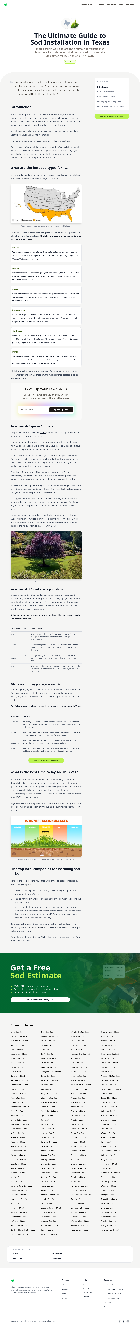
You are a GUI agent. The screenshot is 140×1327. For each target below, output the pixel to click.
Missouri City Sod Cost (110, 1076)
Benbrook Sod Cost (49, 1142)
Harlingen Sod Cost (49, 1045)
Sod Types (130, 5)
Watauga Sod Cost (108, 1133)
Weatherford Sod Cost (19, 1107)
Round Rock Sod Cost (19, 1199)
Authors (65, 1289)
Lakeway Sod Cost (48, 1164)
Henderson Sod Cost (19, 1225)
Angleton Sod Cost (18, 1164)
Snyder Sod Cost (47, 1190)
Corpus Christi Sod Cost (20, 1036)
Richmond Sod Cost (49, 1234)
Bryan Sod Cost (47, 1032)
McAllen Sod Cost (17, 1221)
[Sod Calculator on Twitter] (119, 1321)
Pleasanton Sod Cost (19, 1190)
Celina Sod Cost (16, 1111)
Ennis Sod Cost (107, 1208)
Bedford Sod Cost (48, 1230)
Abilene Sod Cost (108, 1041)
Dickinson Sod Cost (18, 1146)
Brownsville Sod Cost (19, 1041)
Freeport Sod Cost (78, 1190)
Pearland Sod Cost (108, 1067)
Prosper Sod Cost (78, 1098)
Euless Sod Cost (17, 1102)
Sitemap (86, 1297)
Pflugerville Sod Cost (49, 1093)
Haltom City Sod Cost (109, 1115)
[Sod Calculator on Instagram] (128, 1321)
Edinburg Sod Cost (78, 1045)
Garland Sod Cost (17, 1076)
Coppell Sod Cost (48, 1107)
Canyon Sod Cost (48, 1168)
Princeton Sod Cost (79, 1146)
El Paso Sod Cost (78, 1036)
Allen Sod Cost (46, 1085)
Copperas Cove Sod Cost (51, 1208)
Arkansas (17, 1253)
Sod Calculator (109, 1285)
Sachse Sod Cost (77, 1133)
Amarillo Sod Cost (48, 1041)
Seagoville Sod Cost (109, 1159)
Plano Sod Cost (77, 1063)
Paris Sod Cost (47, 1146)
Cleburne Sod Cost (108, 1124)
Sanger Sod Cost (47, 1186)
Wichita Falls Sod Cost (80, 1221)
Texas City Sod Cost (109, 1199)
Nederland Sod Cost (18, 1212)
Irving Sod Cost (107, 1194)
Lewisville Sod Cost (109, 1093)
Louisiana (17, 1258)
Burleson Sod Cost (108, 1102)
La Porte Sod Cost (17, 1133)
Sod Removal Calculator (107, 5)
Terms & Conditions (90, 1289)
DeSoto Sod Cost (17, 1115)
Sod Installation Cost (111, 1298)
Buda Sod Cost (107, 1168)
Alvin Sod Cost (77, 1120)
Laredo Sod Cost (77, 1041)
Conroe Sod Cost (17, 1089)
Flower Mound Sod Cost (111, 1089)
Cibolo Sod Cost (77, 1203)
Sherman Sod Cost (78, 1102)
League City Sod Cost (79, 1067)
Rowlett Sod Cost (78, 1080)
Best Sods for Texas (105, 92)
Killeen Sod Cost (107, 1036)
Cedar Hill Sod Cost (109, 1098)
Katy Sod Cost (46, 1120)
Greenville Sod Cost (18, 1120)
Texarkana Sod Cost (18, 1054)
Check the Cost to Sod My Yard (40, 999)
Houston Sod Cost (48, 1216)
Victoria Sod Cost (17, 1098)
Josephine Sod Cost (109, 1164)
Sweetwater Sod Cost (79, 1225)
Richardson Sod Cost (19, 1085)
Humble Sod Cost (48, 1212)
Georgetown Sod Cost (19, 1080)
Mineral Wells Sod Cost (110, 1172)
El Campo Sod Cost (78, 1181)
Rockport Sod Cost (18, 1194)
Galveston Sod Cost (109, 1111)
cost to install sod (39, 927)
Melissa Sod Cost (78, 1142)
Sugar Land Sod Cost (49, 1080)
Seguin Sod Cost (17, 1208)
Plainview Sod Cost (18, 1159)
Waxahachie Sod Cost (80, 1032)
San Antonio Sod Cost (50, 1036)
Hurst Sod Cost (107, 1203)
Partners (65, 1298)
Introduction (102, 87)
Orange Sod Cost (17, 1058)
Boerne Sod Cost (108, 1137)
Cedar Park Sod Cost (18, 1093)
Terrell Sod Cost (107, 1142)
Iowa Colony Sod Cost (19, 1234)
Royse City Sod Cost (109, 1146)
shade (43, 432)
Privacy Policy (88, 1293)
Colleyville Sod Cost (79, 1137)
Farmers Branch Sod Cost (111, 1230)
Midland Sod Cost (108, 1216)
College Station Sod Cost (51, 1071)
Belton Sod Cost (47, 1151)
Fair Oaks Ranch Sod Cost (21, 1186)
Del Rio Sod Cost (47, 1054)
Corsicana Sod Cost (18, 1151)
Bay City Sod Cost (48, 1159)
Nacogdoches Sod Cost (80, 1054)
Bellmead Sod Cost (108, 1212)
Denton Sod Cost (48, 1076)
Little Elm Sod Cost (78, 1115)
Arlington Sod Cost (109, 1225)
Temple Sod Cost (17, 1045)
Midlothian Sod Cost (49, 1098)
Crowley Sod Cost (17, 1155)
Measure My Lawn (87, 5)
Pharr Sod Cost (16, 1049)
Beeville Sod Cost (78, 1177)
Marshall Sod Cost (108, 1221)
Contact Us (87, 1285)
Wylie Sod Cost (47, 1115)
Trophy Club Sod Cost (110, 1032)
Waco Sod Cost (107, 1071)
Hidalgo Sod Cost (108, 1058)
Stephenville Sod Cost (80, 1208)
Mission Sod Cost (78, 1049)
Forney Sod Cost (47, 1124)
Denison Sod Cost (108, 1120)
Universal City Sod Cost (20, 1137)
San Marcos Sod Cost (110, 1080)
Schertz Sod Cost (78, 1111)
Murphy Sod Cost (17, 1142)
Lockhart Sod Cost (48, 1181)
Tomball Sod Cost (17, 1172)
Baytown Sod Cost (78, 1093)
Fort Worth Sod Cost (109, 1063)
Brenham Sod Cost (78, 1164)
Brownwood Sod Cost (110, 1054)
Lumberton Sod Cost (49, 1172)
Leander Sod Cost (48, 1199)
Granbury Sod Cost (109, 1181)
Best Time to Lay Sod (106, 96)
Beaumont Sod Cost (79, 1089)
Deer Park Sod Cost (79, 1129)
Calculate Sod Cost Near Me (112, 116)
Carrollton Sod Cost (18, 1071)
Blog (121, 5)
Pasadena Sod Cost (79, 1071)
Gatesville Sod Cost (79, 1168)
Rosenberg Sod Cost (79, 1230)
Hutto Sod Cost (77, 1124)
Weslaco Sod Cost (108, 1049)
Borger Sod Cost (17, 1063)
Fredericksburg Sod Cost (81, 1194)
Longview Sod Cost (48, 1221)
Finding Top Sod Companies (109, 101)
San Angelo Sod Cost (109, 1045)
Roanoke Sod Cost (18, 1216)
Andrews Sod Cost (78, 1212)
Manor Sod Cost (47, 1129)
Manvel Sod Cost (78, 1159)
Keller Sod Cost (77, 1107)
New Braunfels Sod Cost (81, 1085)
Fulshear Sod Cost (17, 1203)
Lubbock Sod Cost (78, 1216)
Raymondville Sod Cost (50, 1194)
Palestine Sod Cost (48, 1058)
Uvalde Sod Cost (17, 1168)
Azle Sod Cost (16, 1177)
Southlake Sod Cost (18, 1129)
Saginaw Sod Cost (48, 1155)
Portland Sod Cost (78, 1155)
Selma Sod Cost (16, 1181)
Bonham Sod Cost (108, 1190)
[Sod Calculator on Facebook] (123, 1321)
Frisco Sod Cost (16, 1032)
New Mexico (57, 1253)
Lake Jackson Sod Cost (19, 1124)
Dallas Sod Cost (47, 1063)
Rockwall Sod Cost (108, 1085)
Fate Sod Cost (106, 1129)
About (64, 1285)
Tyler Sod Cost (77, 1199)
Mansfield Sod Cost (49, 1089)
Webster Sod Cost (108, 1186)
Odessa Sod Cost (48, 1049)
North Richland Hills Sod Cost (22, 1230)
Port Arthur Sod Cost (49, 1111)
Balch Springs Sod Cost (110, 1151)
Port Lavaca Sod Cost (79, 1186)
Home (64, 1294)
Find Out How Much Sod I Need (110, 106)
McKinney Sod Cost (49, 1067)
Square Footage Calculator (113, 1289)
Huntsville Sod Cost (109, 1107)
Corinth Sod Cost (78, 1151)
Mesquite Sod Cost (78, 1076)
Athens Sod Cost (77, 1172)
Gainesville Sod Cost (109, 1155)
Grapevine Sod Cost (49, 1102)
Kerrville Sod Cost (48, 1137)
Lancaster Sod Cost (49, 1133)
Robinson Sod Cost (48, 1177)
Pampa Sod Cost (77, 1058)
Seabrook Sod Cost (109, 1177)
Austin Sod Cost (17, 1067)
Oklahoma (56, 1258)
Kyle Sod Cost (46, 1203)
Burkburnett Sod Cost (50, 1225)
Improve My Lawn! (61, 409)
